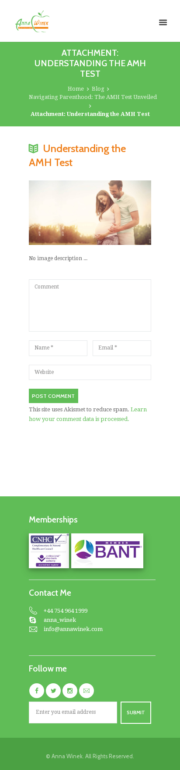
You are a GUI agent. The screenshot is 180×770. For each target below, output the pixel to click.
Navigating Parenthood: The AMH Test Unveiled (93, 97)
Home (76, 88)
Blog (98, 88)
